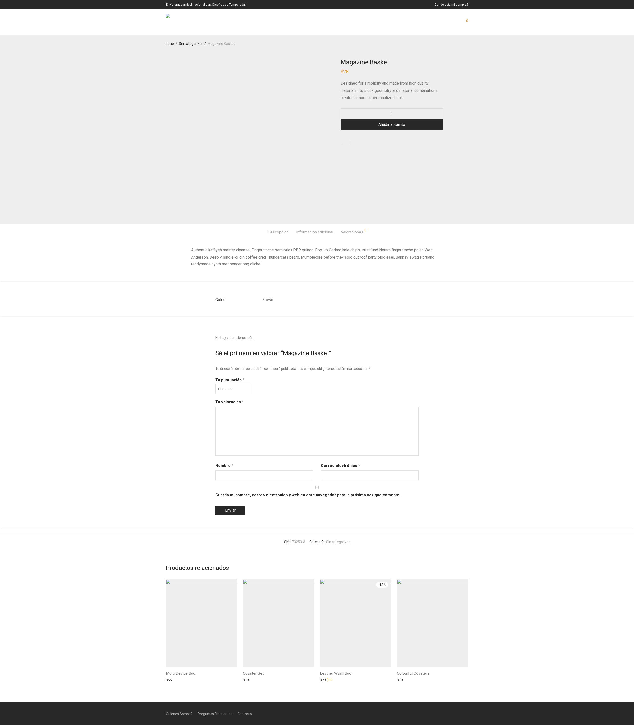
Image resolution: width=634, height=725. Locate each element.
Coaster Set (253, 673)
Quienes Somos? (179, 714)
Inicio (170, 44)
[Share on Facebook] (354, 142)
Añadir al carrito (391, 124)
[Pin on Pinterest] (369, 142)
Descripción (278, 232)
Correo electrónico (340, 465)
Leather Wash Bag (335, 673)
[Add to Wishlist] (345, 142)
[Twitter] (466, 714)
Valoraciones (353, 231)
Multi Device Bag (180, 673)
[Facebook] (450, 714)
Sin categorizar (191, 44)
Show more (172, 680)
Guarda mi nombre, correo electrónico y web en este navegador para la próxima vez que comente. (307, 495)
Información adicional (314, 232)
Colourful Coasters (413, 673)
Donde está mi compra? (451, 4)
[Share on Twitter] (362, 142)
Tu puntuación (229, 380)
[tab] (278, 232)
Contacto (245, 714)
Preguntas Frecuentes (215, 714)
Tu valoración (229, 402)
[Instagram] (458, 714)
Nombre (224, 465)
